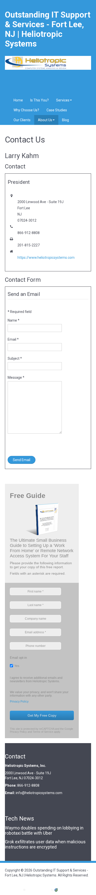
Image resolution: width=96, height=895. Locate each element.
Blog (65, 120)
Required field (20, 312)
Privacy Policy (19, 701)
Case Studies (57, 110)
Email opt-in (18, 657)
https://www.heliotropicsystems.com (46, 257)
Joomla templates (38, 890)
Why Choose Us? (26, 110)
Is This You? (39, 100)
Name (13, 320)
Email (13, 339)
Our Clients (22, 120)
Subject (15, 358)
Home (18, 100)
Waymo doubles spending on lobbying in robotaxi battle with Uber (44, 830)
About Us (45, 120)
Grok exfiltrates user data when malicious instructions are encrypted (45, 844)
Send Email (21, 460)
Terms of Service (43, 731)
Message (16, 377)
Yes (16, 666)
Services (62, 100)
